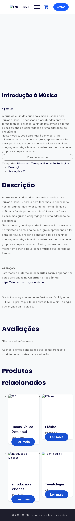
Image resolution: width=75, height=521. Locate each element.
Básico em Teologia (29, 163)
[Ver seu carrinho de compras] (46, 7)
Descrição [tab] (14, 167)
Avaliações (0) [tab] (17, 171)
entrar (61, 6)
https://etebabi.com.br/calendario (23, 282)
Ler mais (23, 442)
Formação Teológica (56, 163)
